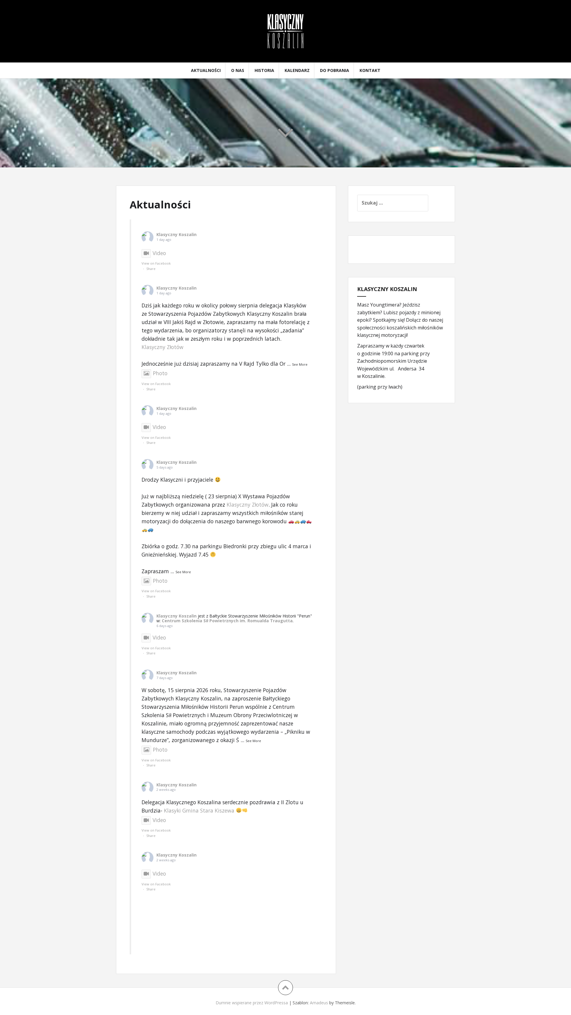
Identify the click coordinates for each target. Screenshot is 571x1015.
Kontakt (370, 70)
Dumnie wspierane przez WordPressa (252, 1002)
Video (159, 253)
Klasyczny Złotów (162, 347)
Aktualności (206, 70)
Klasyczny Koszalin (176, 234)
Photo (160, 373)
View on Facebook (156, 263)
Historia (264, 70)
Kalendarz (297, 70)
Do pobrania (334, 70)
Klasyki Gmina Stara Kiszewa (199, 810)
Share (151, 268)
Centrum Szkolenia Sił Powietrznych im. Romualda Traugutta (227, 620)
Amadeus (319, 1002)
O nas (237, 70)
